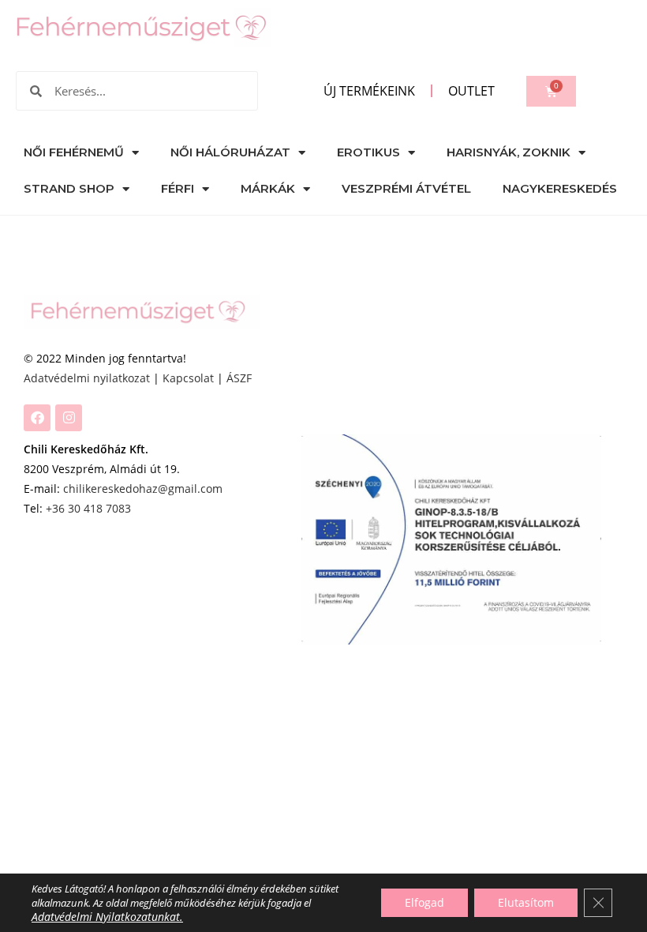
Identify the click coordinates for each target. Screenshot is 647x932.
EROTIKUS (368, 152)
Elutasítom (526, 902)
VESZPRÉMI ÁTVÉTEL (406, 188)
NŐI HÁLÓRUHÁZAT (230, 152)
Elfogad (424, 902)
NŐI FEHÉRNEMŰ (74, 152)
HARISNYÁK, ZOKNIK (508, 152)
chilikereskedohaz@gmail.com (143, 488)
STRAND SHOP (69, 188)
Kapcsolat (188, 377)
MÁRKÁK (268, 188)
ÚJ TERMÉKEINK (369, 91)
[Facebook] (37, 417)
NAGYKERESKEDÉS (560, 188)
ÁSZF (239, 377)
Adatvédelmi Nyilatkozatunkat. (107, 916)
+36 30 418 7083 (88, 508)
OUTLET (471, 91)
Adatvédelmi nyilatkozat (87, 377)
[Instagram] (68, 417)
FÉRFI (177, 188)
